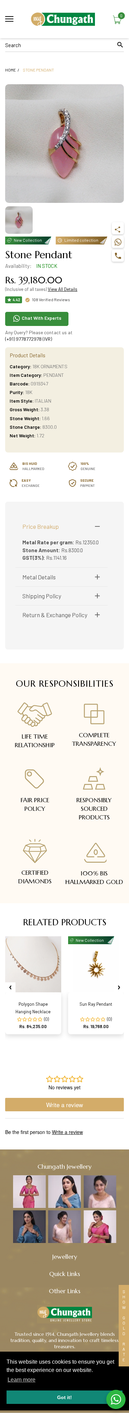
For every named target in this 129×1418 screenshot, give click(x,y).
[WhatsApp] (118, 242)
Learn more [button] (21, 1380)
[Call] (118, 256)
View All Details (62, 289)
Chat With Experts (41, 318)
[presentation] (10, 987)
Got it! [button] (64, 1397)
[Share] (118, 228)
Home (10, 69)
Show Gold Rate (123, 1325)
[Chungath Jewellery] (64, 19)
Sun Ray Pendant (95, 1004)
